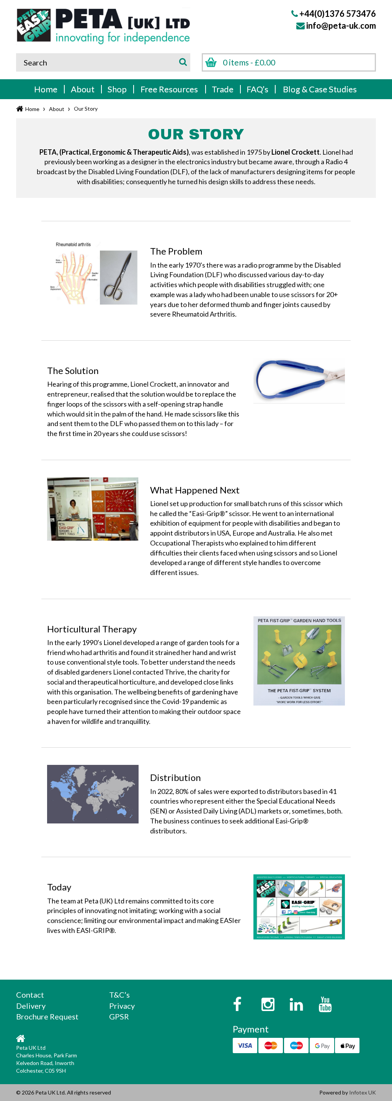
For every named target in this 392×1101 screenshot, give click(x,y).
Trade (223, 89)
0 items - (249, 62)
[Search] (181, 61)
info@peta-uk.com (341, 25)
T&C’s (119, 994)
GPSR (119, 1016)
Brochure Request (47, 1016)
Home (45, 89)
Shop (117, 89)
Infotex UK (362, 1092)
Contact (30, 994)
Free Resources (169, 89)
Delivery (31, 1005)
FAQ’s (257, 89)
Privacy (122, 1005)
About (83, 89)
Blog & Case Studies (320, 89)
